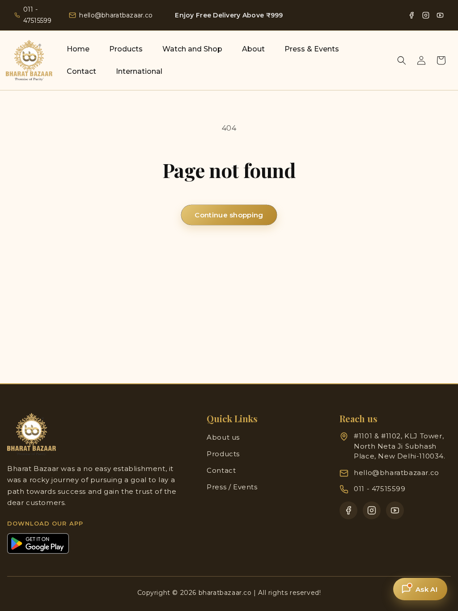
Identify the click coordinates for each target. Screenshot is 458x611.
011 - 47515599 (37, 15)
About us (223, 437)
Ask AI (426, 589)
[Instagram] (425, 15)
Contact (221, 470)
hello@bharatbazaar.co (116, 15)
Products (223, 454)
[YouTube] (440, 15)
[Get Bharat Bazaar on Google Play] (38, 543)
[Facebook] (411, 15)
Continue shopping (229, 215)
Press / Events (232, 487)
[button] (401, 60)
